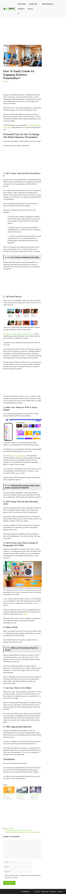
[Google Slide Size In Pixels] (9, 789)
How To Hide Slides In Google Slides (21, 794)
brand (25, 614)
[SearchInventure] (9, 9)
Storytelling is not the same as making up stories (18, 334)
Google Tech (33, 4)
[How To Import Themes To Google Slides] (35, 789)
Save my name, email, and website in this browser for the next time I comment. (23, 876)
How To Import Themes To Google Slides (35, 794)
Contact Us (60, 891)
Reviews (30, 9)
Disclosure (53, 891)
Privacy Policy (45, 891)
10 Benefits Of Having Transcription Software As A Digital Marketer (22, 832)
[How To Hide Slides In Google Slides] (22, 789)
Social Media (22, 4)
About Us (37, 891)
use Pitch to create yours (18, 456)
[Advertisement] (22, 33)
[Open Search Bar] (18, 13)
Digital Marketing (47, 4)
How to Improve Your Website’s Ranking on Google (18, 830)
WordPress (21, 9)
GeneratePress (25, 891)
